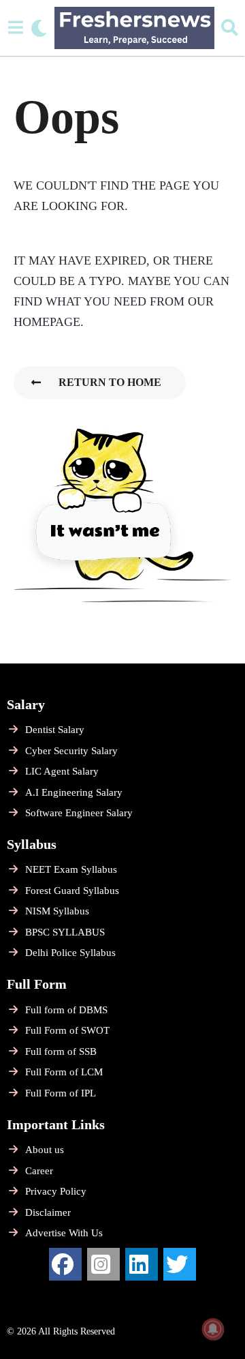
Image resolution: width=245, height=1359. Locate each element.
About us (44, 1149)
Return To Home (110, 382)
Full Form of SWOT (67, 1030)
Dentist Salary (54, 729)
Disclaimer (48, 1212)
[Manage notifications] (213, 1329)
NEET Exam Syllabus (71, 869)
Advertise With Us (64, 1232)
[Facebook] (65, 1264)
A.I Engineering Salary (73, 792)
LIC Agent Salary (62, 771)
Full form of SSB (61, 1051)
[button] (15, 28)
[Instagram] (103, 1264)
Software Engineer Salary (79, 812)
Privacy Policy (55, 1191)
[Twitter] (179, 1264)
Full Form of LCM (64, 1071)
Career (39, 1170)
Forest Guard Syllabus (72, 890)
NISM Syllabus (57, 911)
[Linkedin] (141, 1264)
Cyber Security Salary (71, 750)
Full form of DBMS (66, 1009)
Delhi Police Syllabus (70, 952)
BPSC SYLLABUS (65, 932)
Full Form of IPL (60, 1093)
